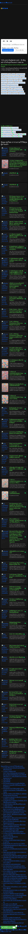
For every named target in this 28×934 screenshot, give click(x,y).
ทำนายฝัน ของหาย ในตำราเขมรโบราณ (13, 905)
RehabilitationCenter (12, 85)
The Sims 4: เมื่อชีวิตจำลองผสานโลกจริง (13, 893)
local (15, 134)
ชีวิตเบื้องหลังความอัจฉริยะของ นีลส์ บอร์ (13, 923)
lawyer (24, 78)
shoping (22, 76)
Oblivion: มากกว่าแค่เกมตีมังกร (11, 907)
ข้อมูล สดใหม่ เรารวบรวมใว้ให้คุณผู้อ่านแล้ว (12, 766)
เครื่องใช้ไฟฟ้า (6, 780)
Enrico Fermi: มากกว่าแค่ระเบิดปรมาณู (13, 912)
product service (6, 136)
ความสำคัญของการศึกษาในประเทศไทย (13, 831)
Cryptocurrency (20, 74)
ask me (3, 2)
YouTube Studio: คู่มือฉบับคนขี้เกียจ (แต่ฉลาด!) (15, 855)
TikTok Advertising (20, 83)
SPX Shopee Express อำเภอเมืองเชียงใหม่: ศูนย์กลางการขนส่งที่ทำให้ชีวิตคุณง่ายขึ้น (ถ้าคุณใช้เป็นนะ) (14, 785)
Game (13, 74)
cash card (11, 83)
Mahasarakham (12, 91)
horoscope (4, 74)
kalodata (10, 80)
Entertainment (6, 130)
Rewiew (3, 85)
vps (2, 76)
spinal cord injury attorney (11, 76)
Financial (3, 89)
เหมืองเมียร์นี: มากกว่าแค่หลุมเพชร (12, 881)
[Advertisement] (14, 24)
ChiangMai (21, 91)
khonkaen (4, 80)
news (20, 134)
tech (8, 89)
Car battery (15, 128)
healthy (16, 80)
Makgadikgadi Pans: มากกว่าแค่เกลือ (13, 897)
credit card (4, 83)
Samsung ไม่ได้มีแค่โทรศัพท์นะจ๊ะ (12, 917)
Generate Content (8, 50)
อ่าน (13, 927)
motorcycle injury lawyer (14, 78)
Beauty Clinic (6, 128)
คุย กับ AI (9, 2)
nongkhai (4, 78)
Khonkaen (4, 93)
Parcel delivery (5, 87)
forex (20, 80)
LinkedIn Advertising (16, 87)
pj (25, 134)
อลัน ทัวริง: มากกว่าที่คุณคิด (10, 904)
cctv (14, 132)
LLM (9, 74)
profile (15, 136)
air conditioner (6, 132)
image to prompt (7, 134)
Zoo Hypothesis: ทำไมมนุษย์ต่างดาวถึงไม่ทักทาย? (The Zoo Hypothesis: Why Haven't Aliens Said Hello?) (14, 867)
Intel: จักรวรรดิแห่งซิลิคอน (10, 898)
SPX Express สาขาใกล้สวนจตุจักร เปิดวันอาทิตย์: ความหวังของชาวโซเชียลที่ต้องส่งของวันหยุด (14, 790)
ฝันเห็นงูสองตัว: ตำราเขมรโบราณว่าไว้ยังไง (14, 843)
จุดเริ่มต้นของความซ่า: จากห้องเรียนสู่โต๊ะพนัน (14, 895)
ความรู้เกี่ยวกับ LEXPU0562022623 (12, 864)
